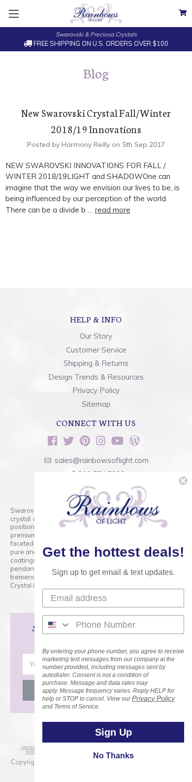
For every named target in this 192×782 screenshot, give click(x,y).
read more (112, 209)
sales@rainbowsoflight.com (102, 460)
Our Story (96, 336)
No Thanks (113, 755)
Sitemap (96, 404)
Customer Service (96, 350)
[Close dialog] (183, 481)
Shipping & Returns (96, 363)
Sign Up (113, 732)
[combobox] (57, 625)
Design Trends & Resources (96, 377)
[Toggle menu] (13, 13)
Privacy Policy (96, 390)
